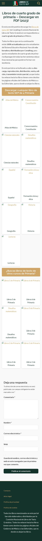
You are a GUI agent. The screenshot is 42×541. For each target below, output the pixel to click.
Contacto (7, 491)
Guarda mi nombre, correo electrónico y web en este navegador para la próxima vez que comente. (20, 461)
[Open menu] (3, 3)
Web (6, 444)
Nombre (8, 423)
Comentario (9, 397)
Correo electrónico (12, 433)
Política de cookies (10, 508)
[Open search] (38, 3)
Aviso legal (8, 496)
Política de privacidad (11, 502)
